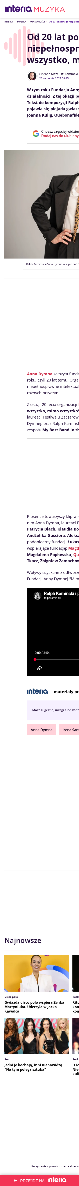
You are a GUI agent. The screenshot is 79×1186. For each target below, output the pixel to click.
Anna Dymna (39, 373)
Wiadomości (37, 21)
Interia (8, 21)
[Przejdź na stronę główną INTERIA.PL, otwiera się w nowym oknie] (18, 8)
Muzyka (21, 21)
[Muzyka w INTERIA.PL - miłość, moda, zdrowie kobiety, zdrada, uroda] (49, 8)
